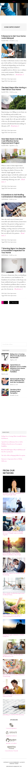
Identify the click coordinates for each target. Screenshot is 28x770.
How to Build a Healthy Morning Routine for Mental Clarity (14, 593)
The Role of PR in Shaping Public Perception (15, 391)
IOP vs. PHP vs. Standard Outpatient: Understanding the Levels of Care (12, 615)
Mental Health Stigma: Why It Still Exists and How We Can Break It (17, 380)
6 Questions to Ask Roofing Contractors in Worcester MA (13, 196)
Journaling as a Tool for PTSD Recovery (13, 714)
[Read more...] (20, 74)
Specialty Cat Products (11, 743)
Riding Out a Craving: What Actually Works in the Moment (18, 356)
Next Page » (15, 303)
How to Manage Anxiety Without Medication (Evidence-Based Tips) (12, 553)
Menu (14, 1)
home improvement (12, 81)
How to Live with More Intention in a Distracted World (12, 695)
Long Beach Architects (11, 735)
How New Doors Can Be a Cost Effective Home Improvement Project (12, 141)
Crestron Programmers (11, 728)
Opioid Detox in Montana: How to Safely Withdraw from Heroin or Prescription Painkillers (18, 368)
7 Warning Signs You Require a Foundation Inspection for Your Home (13, 250)
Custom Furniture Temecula (11, 750)
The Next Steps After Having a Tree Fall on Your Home (13, 88)
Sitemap (16, 763)
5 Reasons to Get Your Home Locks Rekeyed (13, 37)
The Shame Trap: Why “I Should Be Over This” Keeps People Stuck (13, 494)
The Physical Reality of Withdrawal (12, 513)
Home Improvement (11, 79)
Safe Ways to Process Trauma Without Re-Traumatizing (14, 675)
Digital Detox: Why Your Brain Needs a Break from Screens (13, 655)
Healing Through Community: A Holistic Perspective (13, 635)
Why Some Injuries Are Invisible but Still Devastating (14, 573)
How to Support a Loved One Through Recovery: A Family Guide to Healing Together (13, 533)
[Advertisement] (14, 326)
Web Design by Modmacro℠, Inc (14, 766)
